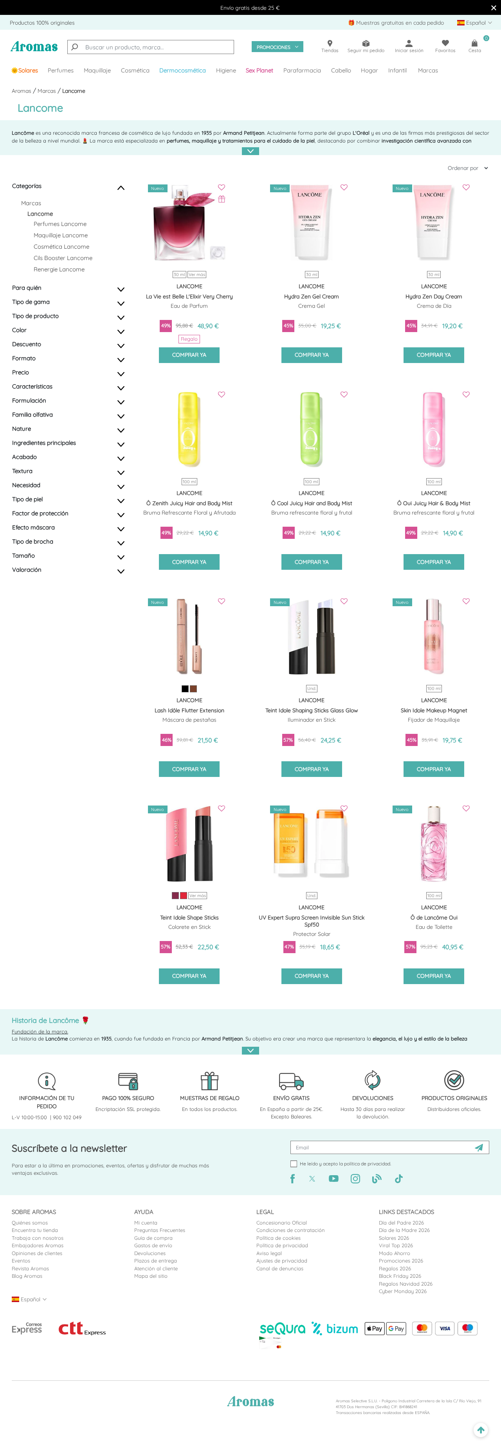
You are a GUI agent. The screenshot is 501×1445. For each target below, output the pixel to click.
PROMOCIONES (273, 47)
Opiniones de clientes (37, 1253)
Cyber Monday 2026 (403, 1291)
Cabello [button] (341, 70)
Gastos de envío (153, 1245)
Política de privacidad (282, 1245)
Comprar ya (189, 354)
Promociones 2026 (401, 1260)
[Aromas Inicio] (34, 50)
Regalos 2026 (395, 1268)
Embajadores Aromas (37, 1245)
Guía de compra (153, 1238)
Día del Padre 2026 (401, 1222)
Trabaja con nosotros (37, 1238)
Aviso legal (269, 1253)
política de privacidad (367, 1164)
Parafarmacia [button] (302, 70)
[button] (260, 70)
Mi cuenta (145, 1222)
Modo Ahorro (394, 1253)
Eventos (21, 1260)
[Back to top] (480, 1430)
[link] (24, 70)
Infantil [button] (397, 70)
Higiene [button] (226, 70)
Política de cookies (278, 1238)
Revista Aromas (30, 1268)
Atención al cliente (156, 1268)
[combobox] (150, 47)
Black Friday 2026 (400, 1276)
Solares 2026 (394, 1238)
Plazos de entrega (155, 1260)
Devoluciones (150, 1253)
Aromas (22, 90)
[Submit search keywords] (74, 47)
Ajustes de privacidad (281, 1260)
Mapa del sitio (151, 1276)
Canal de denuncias (279, 1268)
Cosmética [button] (135, 70)
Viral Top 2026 (396, 1245)
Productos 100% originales (42, 22)
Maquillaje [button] (97, 70)
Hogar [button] (369, 70)
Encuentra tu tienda (35, 1230)
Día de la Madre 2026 (404, 1230)
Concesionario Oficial (281, 1222)
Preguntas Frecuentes (159, 1230)
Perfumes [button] (61, 70)
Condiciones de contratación (290, 1230)
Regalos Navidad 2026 (406, 1284)
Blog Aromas (27, 1276)
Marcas (428, 70)
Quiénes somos (30, 1222)
